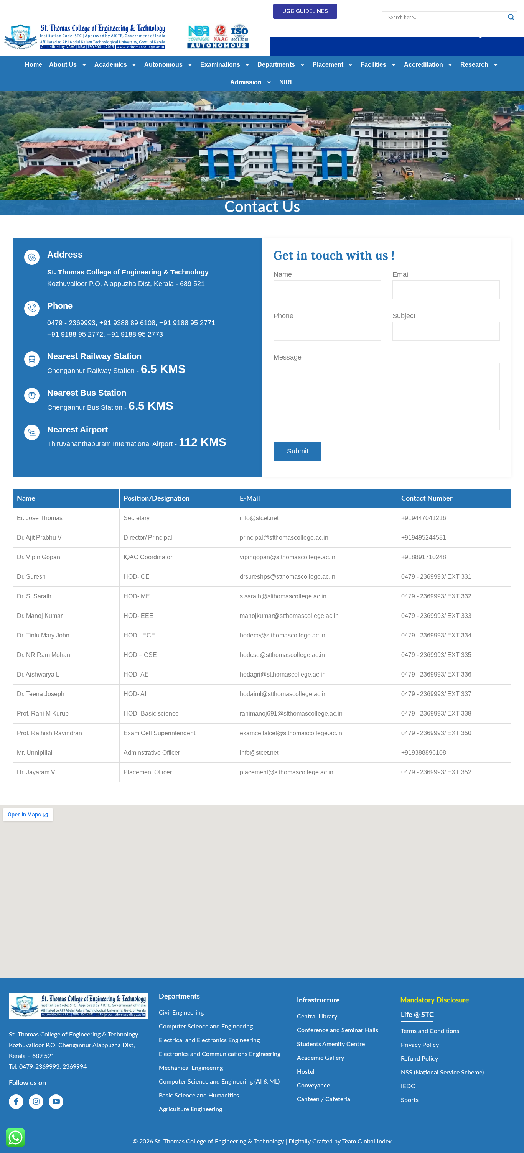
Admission (246, 82)
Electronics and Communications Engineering (219, 1054)
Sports (410, 1100)
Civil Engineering (181, 1013)
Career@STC (477, 34)
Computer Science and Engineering (206, 1026)
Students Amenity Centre (331, 1044)
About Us (63, 64)
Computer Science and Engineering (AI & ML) (219, 1082)
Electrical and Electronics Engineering (209, 1040)
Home (33, 64)
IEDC (408, 1086)
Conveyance (313, 1085)
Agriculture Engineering (190, 1109)
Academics (110, 64)
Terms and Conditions (430, 1031)
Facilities (373, 64)
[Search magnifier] (511, 17)
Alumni (437, 34)
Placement (328, 64)
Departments (276, 64)
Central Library (317, 1016)
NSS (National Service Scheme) (442, 1072)
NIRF (286, 82)
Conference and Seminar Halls (337, 1030)
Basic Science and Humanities (199, 1095)
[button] (331, 34)
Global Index (375, 1141)
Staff (383, 34)
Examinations (220, 64)
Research (474, 64)
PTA (408, 34)
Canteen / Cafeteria (323, 1099)
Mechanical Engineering (191, 1068)
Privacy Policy (420, 1045)
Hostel (306, 1072)
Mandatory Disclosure (433, 1000)
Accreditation (423, 64)
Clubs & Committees (326, 34)
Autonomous (163, 64)
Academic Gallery (320, 1058)
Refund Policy (419, 1059)
